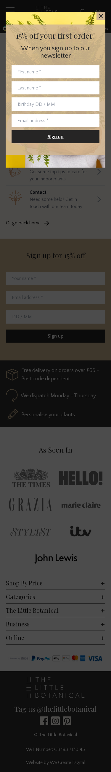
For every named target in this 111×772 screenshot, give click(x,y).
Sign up (56, 136)
